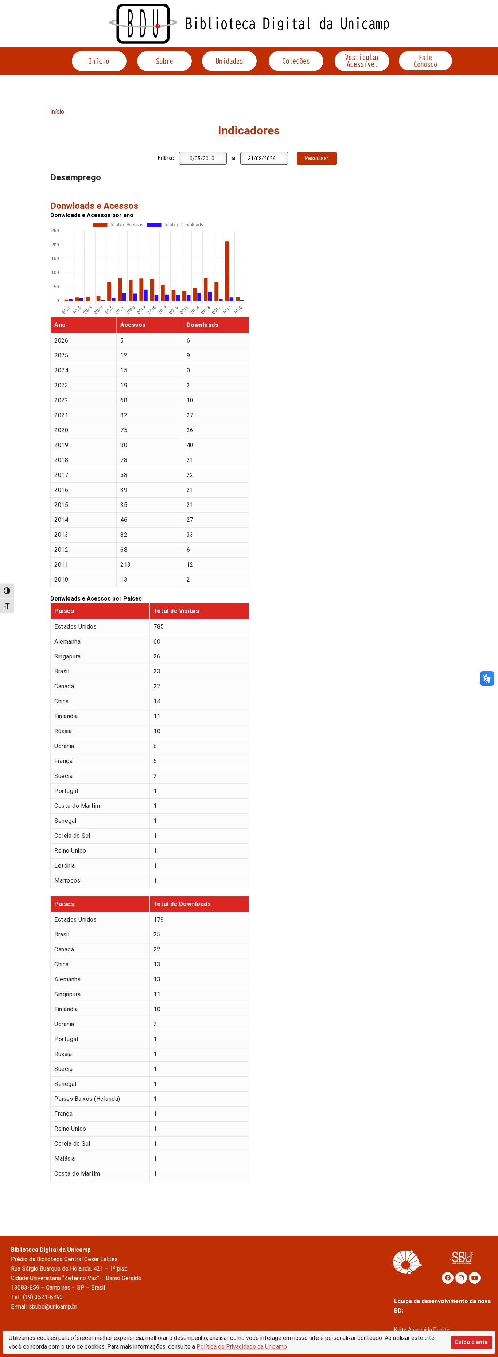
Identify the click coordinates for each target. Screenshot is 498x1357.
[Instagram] (461, 1278)
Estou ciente (471, 1342)
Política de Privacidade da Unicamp (242, 1346)
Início (57, 111)
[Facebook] (448, 1278)
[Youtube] (475, 1278)
